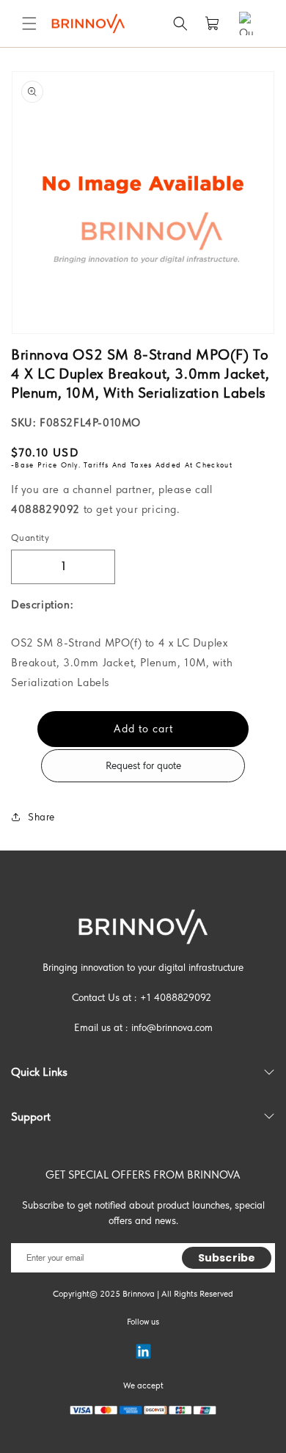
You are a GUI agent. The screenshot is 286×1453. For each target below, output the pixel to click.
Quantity (30, 537)
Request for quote (143, 765)
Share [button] (41, 817)
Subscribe (226, 1257)
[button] (29, 23)
